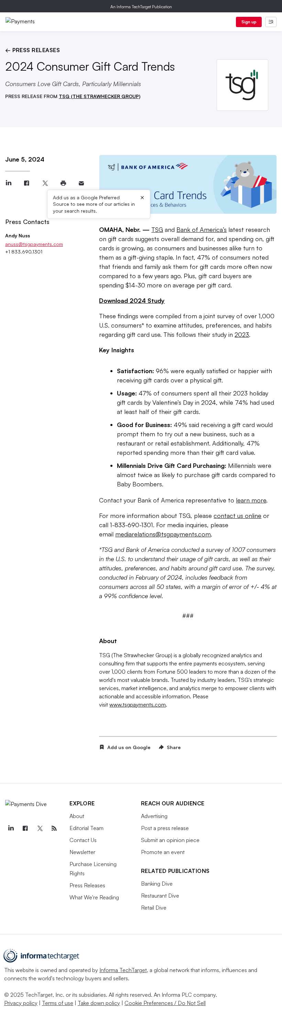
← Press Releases (32, 50)
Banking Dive (157, 883)
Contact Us (83, 840)
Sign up (249, 21)
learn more (251, 500)
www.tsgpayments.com (137, 704)
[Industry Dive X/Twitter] (39, 828)
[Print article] (63, 183)
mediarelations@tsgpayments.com (163, 534)
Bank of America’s (201, 229)
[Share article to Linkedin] (8, 183)
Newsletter (82, 852)
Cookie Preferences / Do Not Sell (165, 1003)
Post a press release (165, 828)
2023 (242, 334)
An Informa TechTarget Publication (141, 6)
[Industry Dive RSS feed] (54, 828)
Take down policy (99, 1003)
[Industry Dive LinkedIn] (10, 828)
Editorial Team (86, 828)
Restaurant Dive (160, 895)
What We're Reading (94, 897)
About (76, 816)
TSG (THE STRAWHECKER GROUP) (99, 96)
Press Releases (87, 885)
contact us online (237, 515)
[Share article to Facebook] (27, 183)
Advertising (154, 816)
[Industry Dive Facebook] (25, 828)
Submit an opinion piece (170, 840)
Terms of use (57, 1003)
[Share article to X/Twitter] (45, 183)
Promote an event (163, 852)
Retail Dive (153, 907)
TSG (157, 229)
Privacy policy (20, 1003)
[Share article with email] (81, 183)
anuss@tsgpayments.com (34, 244)
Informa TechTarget (123, 970)
